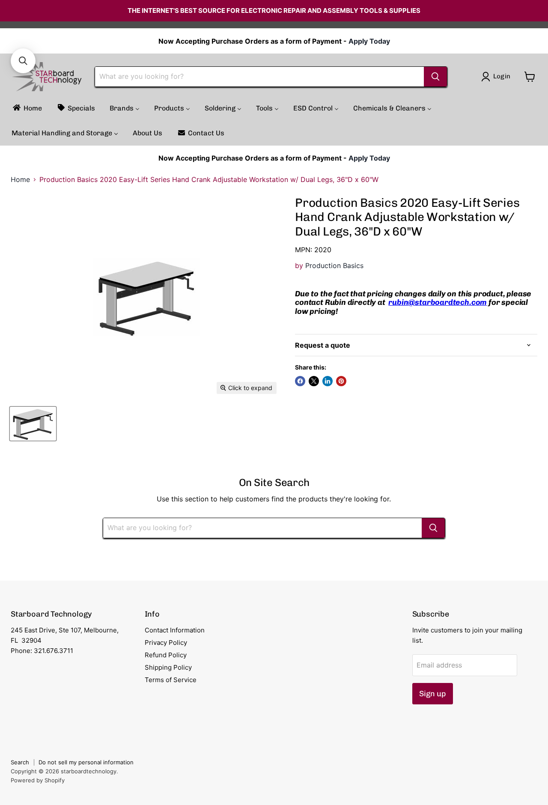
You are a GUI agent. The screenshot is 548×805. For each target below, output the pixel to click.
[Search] (435, 76)
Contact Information (175, 630)
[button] (23, 60)
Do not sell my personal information (86, 762)
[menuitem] (26, 108)
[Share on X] (314, 381)
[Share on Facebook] (300, 381)
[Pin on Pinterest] (341, 381)
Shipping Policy (168, 667)
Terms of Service (171, 680)
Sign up (432, 693)
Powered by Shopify (38, 780)
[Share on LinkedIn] (327, 381)
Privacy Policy (166, 642)
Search (20, 762)
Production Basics (334, 265)
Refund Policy (166, 655)
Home (20, 179)
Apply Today (369, 41)
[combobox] (259, 76)
